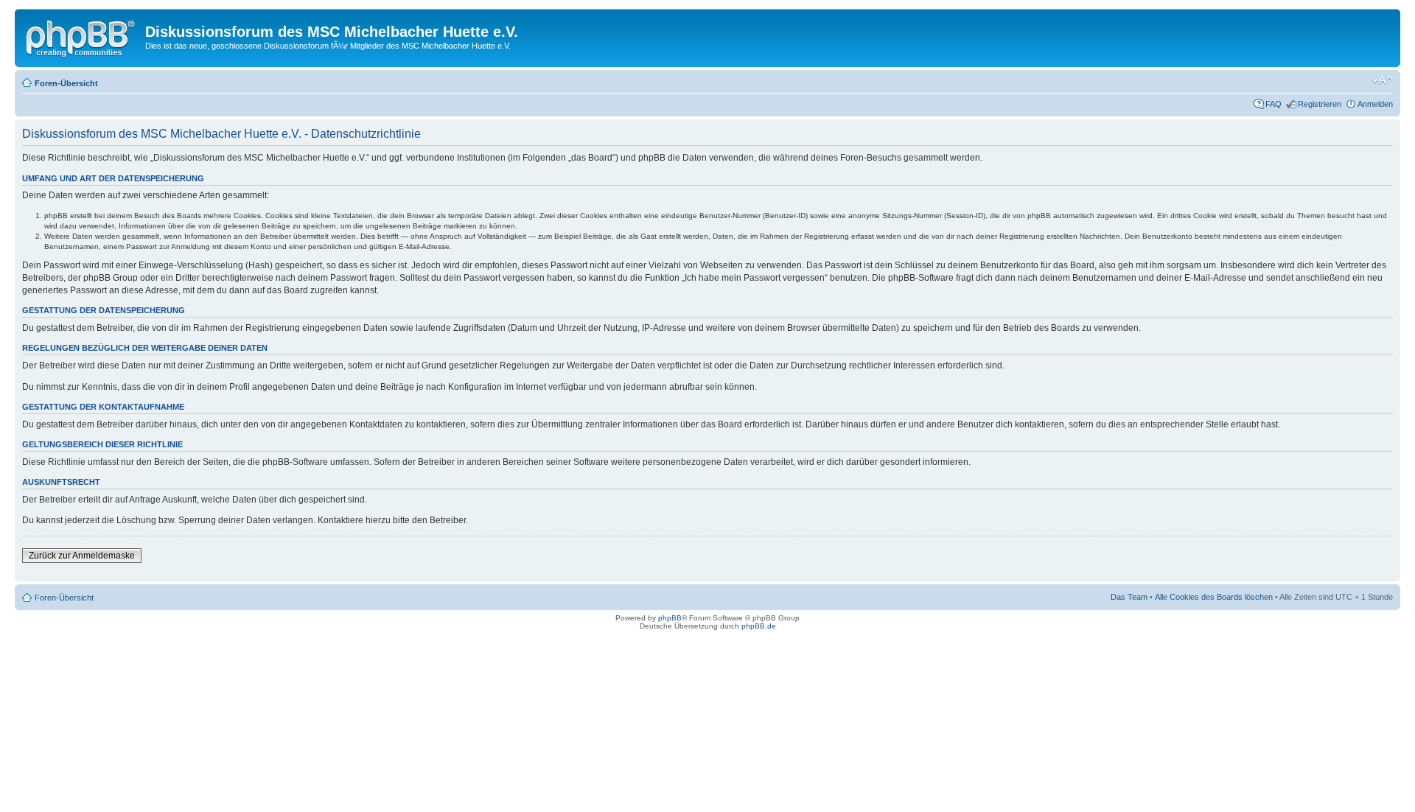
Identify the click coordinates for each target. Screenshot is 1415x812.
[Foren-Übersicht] (81, 36)
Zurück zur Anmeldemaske (82, 555)
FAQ (1273, 103)
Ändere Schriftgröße (1382, 80)
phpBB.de (758, 626)
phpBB (670, 618)
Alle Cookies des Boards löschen (1214, 596)
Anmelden (1375, 103)
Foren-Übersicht (66, 83)
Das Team (1129, 596)
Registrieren (1319, 103)
